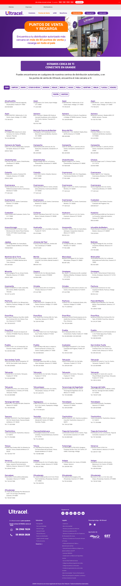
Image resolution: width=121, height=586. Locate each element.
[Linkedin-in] (83, 513)
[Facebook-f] (62, 513)
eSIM (54, 13)
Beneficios (63, 13)
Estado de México (34, 87)
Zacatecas (64, 94)
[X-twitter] (75, 513)
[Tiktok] (71, 513)
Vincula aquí (79, 2)
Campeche (15, 87)
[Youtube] (79, 513)
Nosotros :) (39, 544)
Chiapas (23, 87)
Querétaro (86, 87)
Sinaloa (95, 87)
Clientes (11, 7)
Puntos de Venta (44, 13)
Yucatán (55, 94)
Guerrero (46, 87)
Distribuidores (48, 7)
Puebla (78, 87)
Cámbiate (31, 13)
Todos (7, 87)
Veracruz (113, 87)
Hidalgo (54, 87)
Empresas (29, 7)
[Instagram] (66, 513)
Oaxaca (70, 87)
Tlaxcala (104, 87)
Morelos (63, 87)
